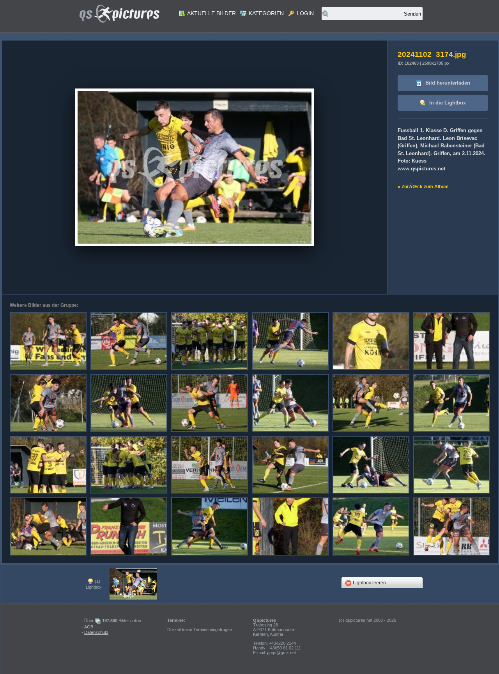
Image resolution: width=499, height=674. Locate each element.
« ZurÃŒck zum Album (423, 186)
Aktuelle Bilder (211, 13)
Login (304, 13)
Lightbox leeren (369, 583)
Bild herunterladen (447, 83)
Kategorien (265, 13)
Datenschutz (96, 632)
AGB (88, 626)
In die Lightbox (447, 103)
